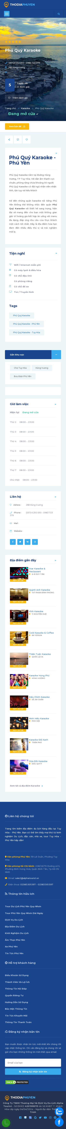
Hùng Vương (42, 368)
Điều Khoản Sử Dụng (17, 975)
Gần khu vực (17, 354)
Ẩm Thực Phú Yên (15, 940)
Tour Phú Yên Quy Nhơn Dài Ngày (24, 913)
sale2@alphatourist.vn (27, 878)
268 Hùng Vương (16, 67)
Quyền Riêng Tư (14, 995)
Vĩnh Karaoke (36, 611)
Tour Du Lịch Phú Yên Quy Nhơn (23, 906)
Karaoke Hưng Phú (39, 675)
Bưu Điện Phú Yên (22, 376)
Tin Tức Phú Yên (14, 953)
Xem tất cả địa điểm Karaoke (25, 786)
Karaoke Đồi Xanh (38, 739)
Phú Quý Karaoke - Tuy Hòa (26, 332)
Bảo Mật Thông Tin (16, 1009)
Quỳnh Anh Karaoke (39, 590)
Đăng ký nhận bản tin (34, 1071)
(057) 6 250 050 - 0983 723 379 (24, 63)
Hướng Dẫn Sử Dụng (16, 1002)
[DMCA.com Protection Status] (17, 1082)
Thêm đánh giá (19, 98)
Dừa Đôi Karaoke (38, 761)
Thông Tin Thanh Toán (18, 1022)
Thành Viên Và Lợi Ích (17, 982)
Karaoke (25, 108)
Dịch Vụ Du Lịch (14, 919)
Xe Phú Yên (11, 946)
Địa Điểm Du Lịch (15, 926)
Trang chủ (10, 108)
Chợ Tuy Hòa (20, 368)
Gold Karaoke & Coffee (41, 632)
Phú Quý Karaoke (21, 315)
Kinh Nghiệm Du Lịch (17, 933)
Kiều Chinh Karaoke (39, 697)
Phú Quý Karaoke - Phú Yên (26, 324)
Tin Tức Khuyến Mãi (16, 1015)
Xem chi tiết (18, 580)
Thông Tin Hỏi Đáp (16, 988)
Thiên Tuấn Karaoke (40, 654)
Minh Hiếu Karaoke (39, 718)
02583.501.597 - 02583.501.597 (36, 884)
